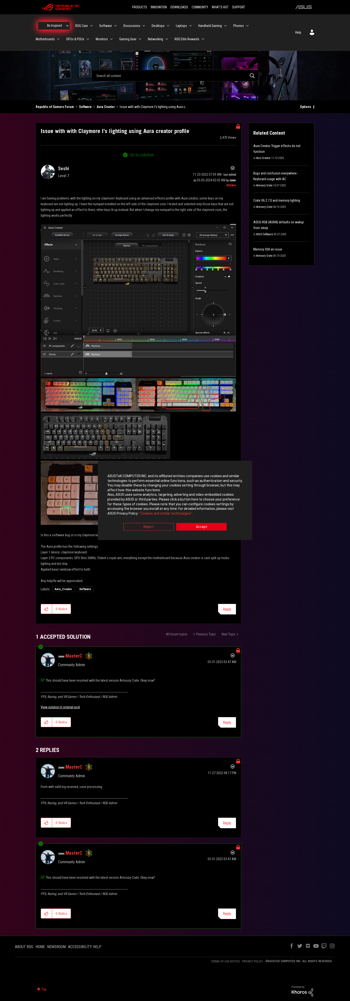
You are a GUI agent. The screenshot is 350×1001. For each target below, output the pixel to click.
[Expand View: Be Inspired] (67, 26)
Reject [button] (149, 527)
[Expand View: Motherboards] (58, 39)
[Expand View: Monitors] (111, 39)
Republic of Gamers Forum (55, 107)
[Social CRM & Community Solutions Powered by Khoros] (302, 991)
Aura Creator (106, 107)
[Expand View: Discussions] (143, 25)
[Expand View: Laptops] (190, 25)
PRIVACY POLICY (252, 961)
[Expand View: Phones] (247, 25)
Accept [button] (201, 527)
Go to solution (142, 154)
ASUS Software (264, 234)
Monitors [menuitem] (102, 39)
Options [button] (305, 107)
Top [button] (43, 989)
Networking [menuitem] (155, 39)
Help (298, 32)
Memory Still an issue (267, 249)
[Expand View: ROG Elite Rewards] (202, 39)
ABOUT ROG (24, 947)
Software (85, 107)
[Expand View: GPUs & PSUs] (87, 39)
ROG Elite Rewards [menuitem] (187, 39)
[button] (46, 609)
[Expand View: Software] (115, 25)
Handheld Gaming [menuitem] (210, 26)
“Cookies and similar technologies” (166, 513)
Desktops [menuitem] (158, 26)
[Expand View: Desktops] (168, 25)
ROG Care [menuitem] (81, 26)
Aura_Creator (63, 589)
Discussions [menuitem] (131, 26)
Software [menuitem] (105, 26)
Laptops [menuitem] (181, 26)
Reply (227, 609)
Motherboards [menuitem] (45, 39)
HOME (40, 947)
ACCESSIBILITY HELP (84, 947)
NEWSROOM (56, 947)
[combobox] (175, 75)
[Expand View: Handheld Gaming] (225, 25)
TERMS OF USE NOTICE (225, 961)
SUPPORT (238, 7)
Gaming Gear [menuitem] (127, 39)
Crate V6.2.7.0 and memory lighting (276, 200)
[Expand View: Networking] (166, 39)
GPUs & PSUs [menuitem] (75, 39)
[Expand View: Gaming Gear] (140, 39)
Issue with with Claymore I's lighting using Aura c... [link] (153, 107)
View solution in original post (60, 707)
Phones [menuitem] (238, 26)
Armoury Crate (264, 185)
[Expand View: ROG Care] (91, 25)
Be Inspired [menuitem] (54, 25)
